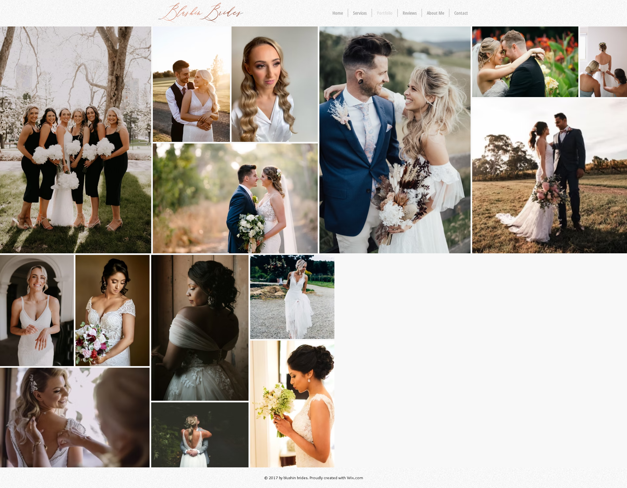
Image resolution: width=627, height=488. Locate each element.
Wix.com (355, 477)
